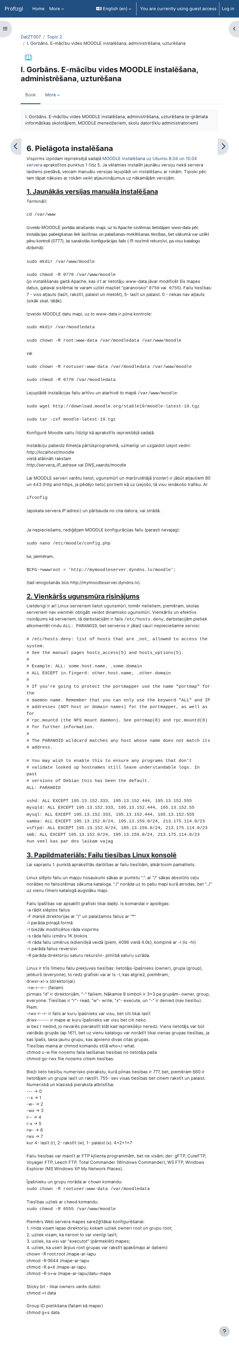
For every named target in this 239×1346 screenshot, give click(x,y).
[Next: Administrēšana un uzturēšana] (223, 147)
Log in (228, 8)
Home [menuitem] (38, 8)
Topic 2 (54, 37)
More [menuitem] (54, 8)
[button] (113, 8)
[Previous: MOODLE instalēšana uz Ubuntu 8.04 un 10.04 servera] (15, 147)
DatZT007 (31, 37)
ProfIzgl (14, 9)
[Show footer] (224, 1331)
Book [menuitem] (30, 94)
